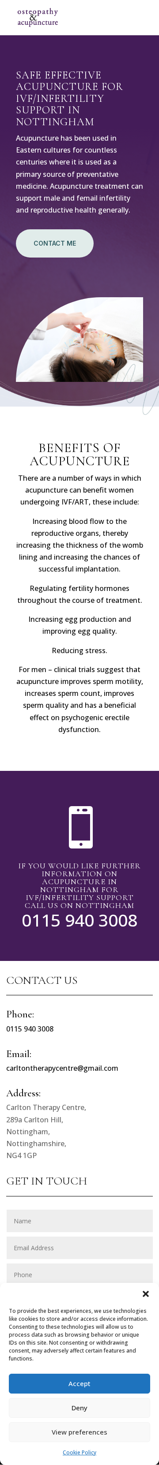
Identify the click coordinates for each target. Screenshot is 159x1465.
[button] (145, 1293)
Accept (79, 1383)
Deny (79, 1407)
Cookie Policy (79, 1452)
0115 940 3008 (79, 919)
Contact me (55, 243)
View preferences (79, 1432)
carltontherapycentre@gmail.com (62, 1068)
